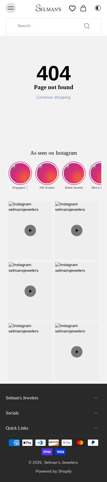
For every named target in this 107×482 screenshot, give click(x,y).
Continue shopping (53, 97)
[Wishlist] (72, 8)
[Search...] (87, 26)
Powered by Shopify (54, 471)
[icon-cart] (83, 8)
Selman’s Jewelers (61, 462)
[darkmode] (96, 8)
